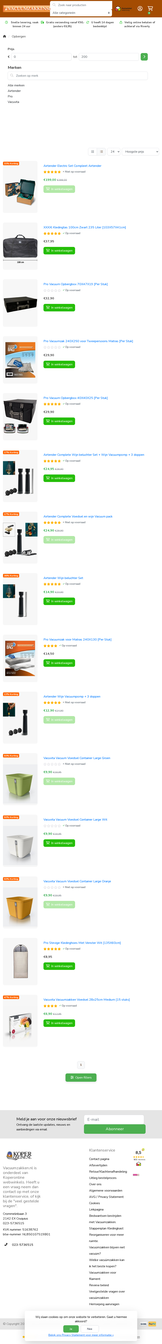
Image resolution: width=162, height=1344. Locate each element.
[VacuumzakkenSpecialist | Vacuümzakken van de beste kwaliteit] (26, 8)
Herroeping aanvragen (104, 1304)
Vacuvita (13, 102)
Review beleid (99, 1285)
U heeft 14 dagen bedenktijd (102, 24)
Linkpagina (96, 1209)
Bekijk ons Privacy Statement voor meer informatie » (81, 1335)
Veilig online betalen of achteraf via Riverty (139, 24)
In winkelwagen (61, 250)
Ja (71, 1329)
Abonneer (115, 1129)
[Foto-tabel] (92, 151)
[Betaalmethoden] (143, 1324)
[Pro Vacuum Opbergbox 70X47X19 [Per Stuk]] (20, 303)
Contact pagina (99, 1159)
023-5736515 (13, 1223)
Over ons (95, 1184)
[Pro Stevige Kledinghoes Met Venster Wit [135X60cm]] (20, 961)
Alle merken (16, 85)
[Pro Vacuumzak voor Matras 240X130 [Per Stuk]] (20, 658)
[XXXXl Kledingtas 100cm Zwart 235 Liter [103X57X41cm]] (20, 246)
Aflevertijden (98, 1165)
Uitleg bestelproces (103, 1178)
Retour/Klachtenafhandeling (108, 1171)
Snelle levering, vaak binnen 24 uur (24, 24)
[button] (139, 8)
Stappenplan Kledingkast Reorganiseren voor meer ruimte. (106, 1234)
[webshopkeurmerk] (146, 1175)
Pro (10, 96)
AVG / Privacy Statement (106, 1197)
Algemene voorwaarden (105, 1190)
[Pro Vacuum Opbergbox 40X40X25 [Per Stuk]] (20, 416)
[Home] (4, 36)
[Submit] (144, 57)
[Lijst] (101, 151)
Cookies (94, 1203)
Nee (89, 1329)
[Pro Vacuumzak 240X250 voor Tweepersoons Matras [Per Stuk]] (20, 360)
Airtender (14, 91)
